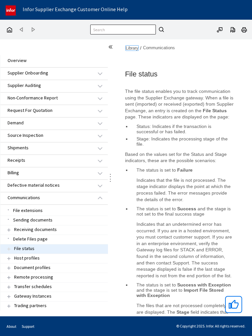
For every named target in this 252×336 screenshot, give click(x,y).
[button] (47, 73)
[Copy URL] (220, 29)
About (11, 326)
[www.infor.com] (11, 10)
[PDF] (233, 29)
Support (28, 326)
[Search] (160, 29)
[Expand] (8, 230)
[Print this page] (244, 29)
